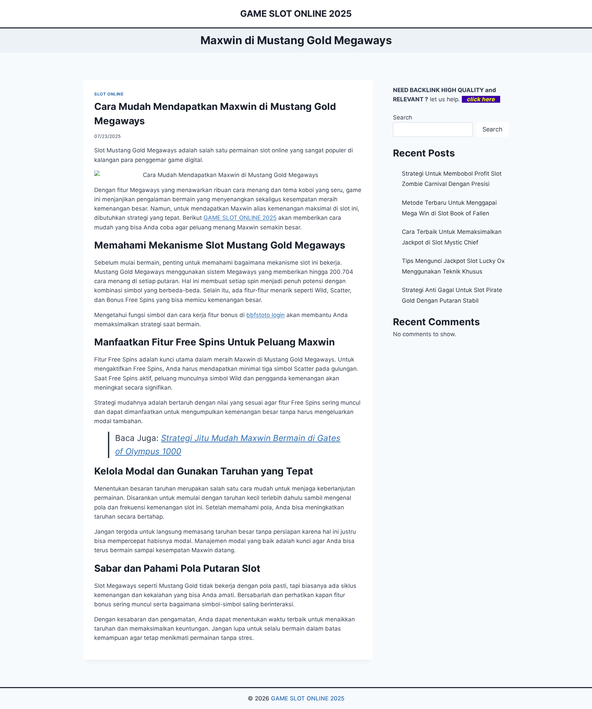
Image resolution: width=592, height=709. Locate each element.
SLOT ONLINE (109, 94)
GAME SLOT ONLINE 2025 (308, 698)
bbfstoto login (265, 315)
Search (402, 117)
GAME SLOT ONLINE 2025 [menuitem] (240, 217)
